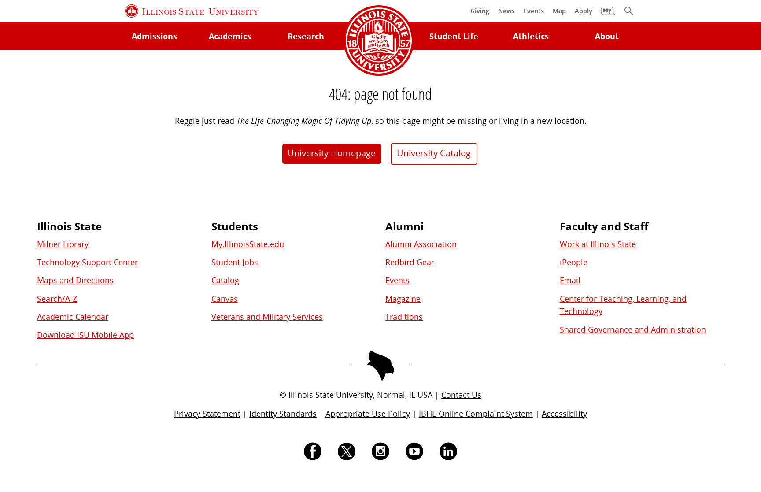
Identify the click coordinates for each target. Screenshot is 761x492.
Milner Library (63, 244)
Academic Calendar (72, 316)
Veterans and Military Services (267, 316)
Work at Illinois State (598, 244)
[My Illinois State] (608, 15)
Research (306, 36)
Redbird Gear (409, 262)
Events (397, 280)
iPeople (573, 262)
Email (570, 280)
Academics (230, 36)
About (607, 36)
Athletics (531, 36)
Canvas (224, 298)
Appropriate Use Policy (367, 413)
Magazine (403, 298)
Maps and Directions (75, 280)
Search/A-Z (57, 298)
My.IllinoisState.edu (247, 244)
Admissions (154, 36)
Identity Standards (283, 413)
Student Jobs (234, 262)
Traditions (404, 316)
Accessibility (564, 413)
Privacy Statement (207, 413)
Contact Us (461, 394)
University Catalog (434, 153)
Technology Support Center (87, 262)
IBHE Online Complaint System (476, 413)
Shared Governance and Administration (633, 329)
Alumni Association (421, 244)
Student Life (453, 36)
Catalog (225, 280)
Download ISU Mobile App (85, 334)
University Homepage (332, 153)
